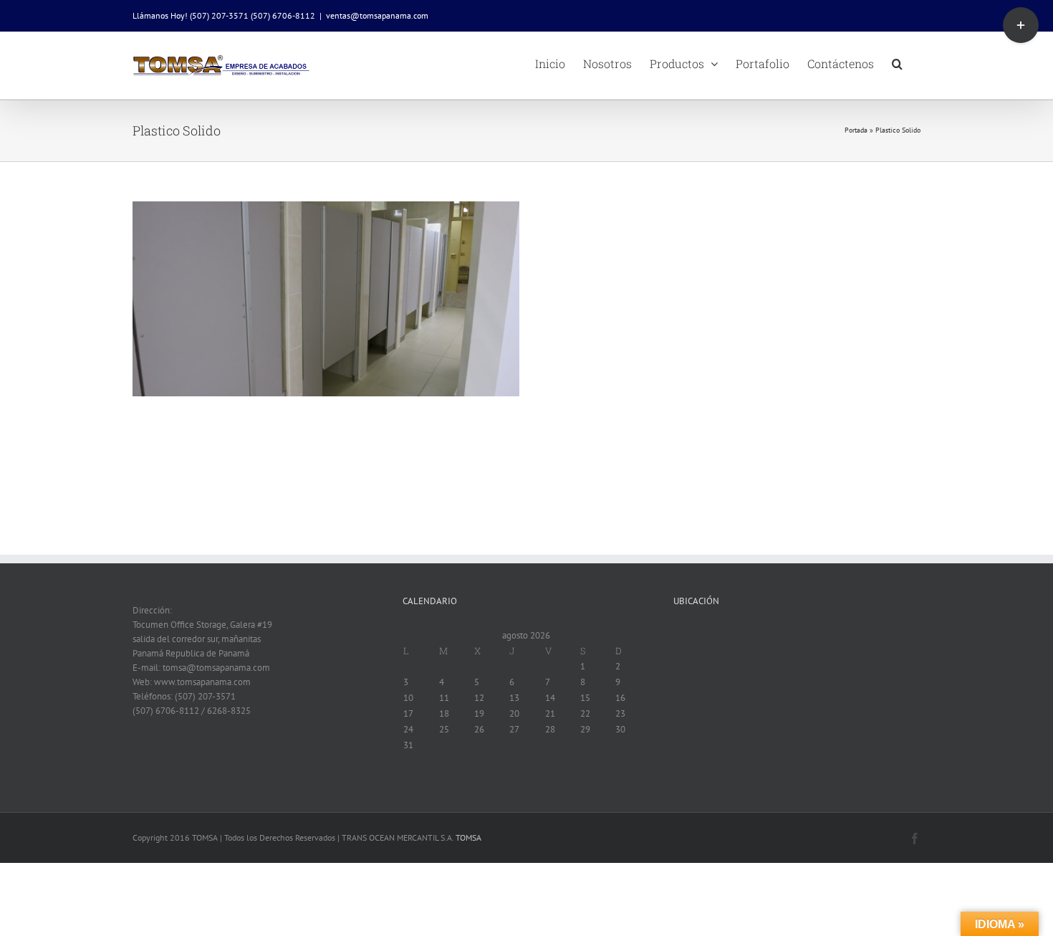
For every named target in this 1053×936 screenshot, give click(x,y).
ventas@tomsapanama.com (377, 15)
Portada (856, 130)
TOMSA (468, 837)
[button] (897, 62)
